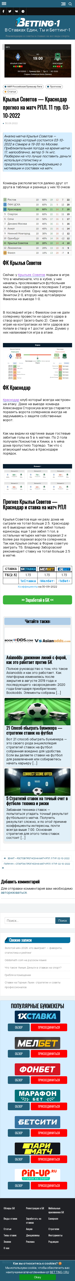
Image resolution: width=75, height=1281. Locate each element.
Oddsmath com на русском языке (26, 960)
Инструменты (55, 1235)
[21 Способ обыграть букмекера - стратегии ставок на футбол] (37, 711)
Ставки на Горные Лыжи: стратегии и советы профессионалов (32, 985)
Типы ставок (10, 1235)
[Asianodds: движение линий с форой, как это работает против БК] (37, 641)
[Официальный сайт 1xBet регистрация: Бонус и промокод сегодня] (64, 569)
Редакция (53, 1241)
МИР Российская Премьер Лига (24, 86)
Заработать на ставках (33, 1220)
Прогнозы (55, 86)
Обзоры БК (9, 1208)
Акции (29, 1229)
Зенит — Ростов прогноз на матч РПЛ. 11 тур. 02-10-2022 (39, 858)
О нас (6, 1248)
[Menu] (3, 3)
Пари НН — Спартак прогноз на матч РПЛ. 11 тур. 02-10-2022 (37, 863)
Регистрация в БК (35, 1208)
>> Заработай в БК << (38, 600)
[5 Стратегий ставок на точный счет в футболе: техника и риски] (37, 782)
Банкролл (53, 1218)
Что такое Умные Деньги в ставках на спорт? (33, 967)
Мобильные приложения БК (56, 1210)
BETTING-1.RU (59, 1272)
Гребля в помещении (18, 975)
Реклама (30, 1241)
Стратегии (53, 1229)
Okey (37, 1277)
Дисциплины (33, 1235)
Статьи (11, 91)
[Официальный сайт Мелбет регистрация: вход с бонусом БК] (47, 569)
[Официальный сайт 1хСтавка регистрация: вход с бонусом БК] (28, 569)
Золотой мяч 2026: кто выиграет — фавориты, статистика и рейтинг (33, 950)
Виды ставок (10, 1218)
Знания (7, 1241)
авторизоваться (14, 892)
